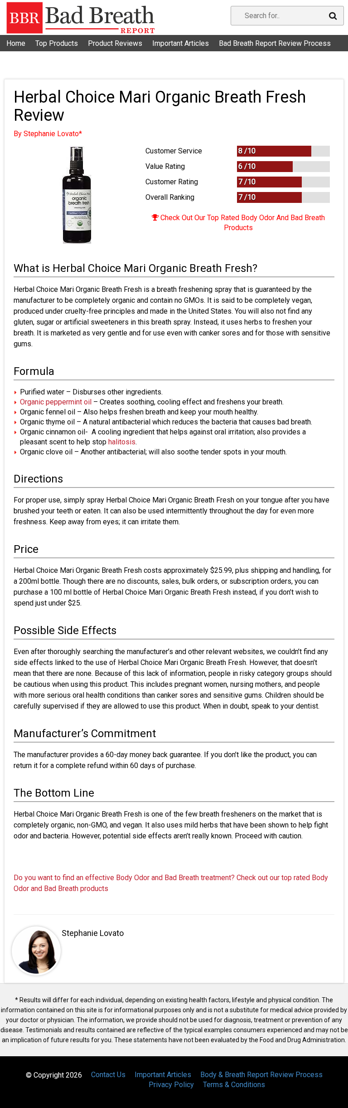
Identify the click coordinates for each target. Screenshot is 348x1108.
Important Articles (180, 43)
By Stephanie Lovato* (48, 133)
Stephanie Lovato (93, 933)
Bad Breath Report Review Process (275, 43)
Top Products (56, 43)
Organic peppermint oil (56, 402)
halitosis (121, 442)
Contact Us (29, 54)
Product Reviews (115, 43)
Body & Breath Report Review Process (261, 1074)
